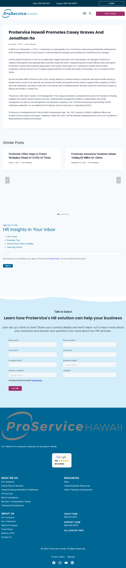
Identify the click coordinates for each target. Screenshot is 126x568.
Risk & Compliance (9, 497)
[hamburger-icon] (84, 14)
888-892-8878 (71, 525)
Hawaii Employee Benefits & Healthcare (19, 489)
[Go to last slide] (7, 180)
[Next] (118, 180)
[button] (90, 13)
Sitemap (71, 557)
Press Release (30, 44)
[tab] (58, 214)
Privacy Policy (54, 259)
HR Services (7, 493)
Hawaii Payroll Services (12, 485)
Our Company (7, 517)
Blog (66, 482)
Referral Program (9, 525)
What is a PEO (8, 533)
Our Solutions (7, 482)
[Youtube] (66, 562)
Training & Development (12, 505)
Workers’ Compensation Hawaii (16, 501)
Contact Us (6, 537)
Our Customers (8, 521)
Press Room (7, 529)
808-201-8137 (70, 517)
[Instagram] (60, 562)
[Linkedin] (72, 562)
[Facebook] (53, 562)
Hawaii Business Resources (77, 485)
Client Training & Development (78, 489)
